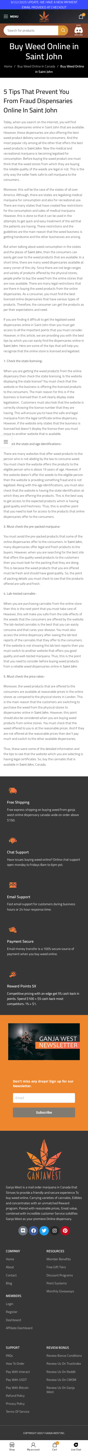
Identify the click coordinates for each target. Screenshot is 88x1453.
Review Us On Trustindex (63, 1363)
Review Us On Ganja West (60, 1390)
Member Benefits (58, 1259)
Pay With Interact (18, 1372)
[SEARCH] (63, 30)
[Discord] (23, 1230)
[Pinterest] (65, 1230)
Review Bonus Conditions (64, 1356)
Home (8, 66)
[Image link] (78, 30)
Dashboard (13, 1320)
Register (12, 1312)
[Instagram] (54, 1230)
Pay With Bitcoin (17, 1388)
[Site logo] (44, 16)
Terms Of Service (17, 1412)
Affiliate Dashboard (19, 1328)
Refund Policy (15, 1396)
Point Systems (56, 1283)
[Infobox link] (44, 850)
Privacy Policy (15, 1404)
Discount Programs (59, 1275)
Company (13, 1251)
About (10, 1267)
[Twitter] (44, 1230)
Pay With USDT (16, 1380)
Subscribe (44, 1112)
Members (13, 1296)
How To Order (15, 1363)
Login (9, 1304)
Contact (11, 1275)
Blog (9, 1283)
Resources (55, 1251)
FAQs (9, 1356)
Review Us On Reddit (61, 1372)
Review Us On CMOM (61, 1380)
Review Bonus (57, 1348)
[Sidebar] (6, 442)
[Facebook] (33, 1230)
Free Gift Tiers (56, 1267)
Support (12, 1348)
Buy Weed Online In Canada (36, 66)
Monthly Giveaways (60, 1291)
